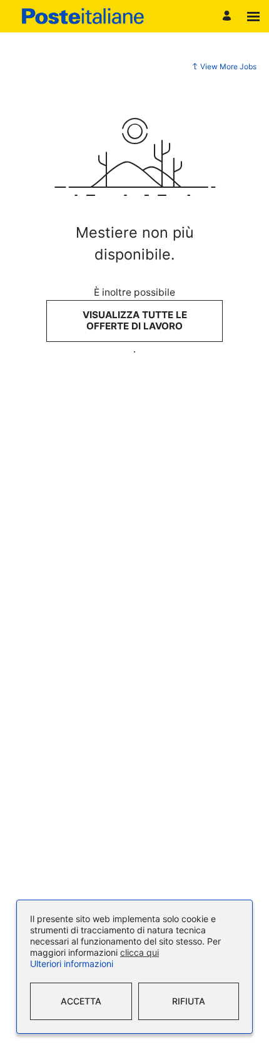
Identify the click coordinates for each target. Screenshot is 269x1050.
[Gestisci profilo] (229, 16)
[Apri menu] (253, 16)
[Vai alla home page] (83, 16)
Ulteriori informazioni (71, 964)
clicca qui (139, 953)
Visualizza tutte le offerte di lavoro (135, 320)
